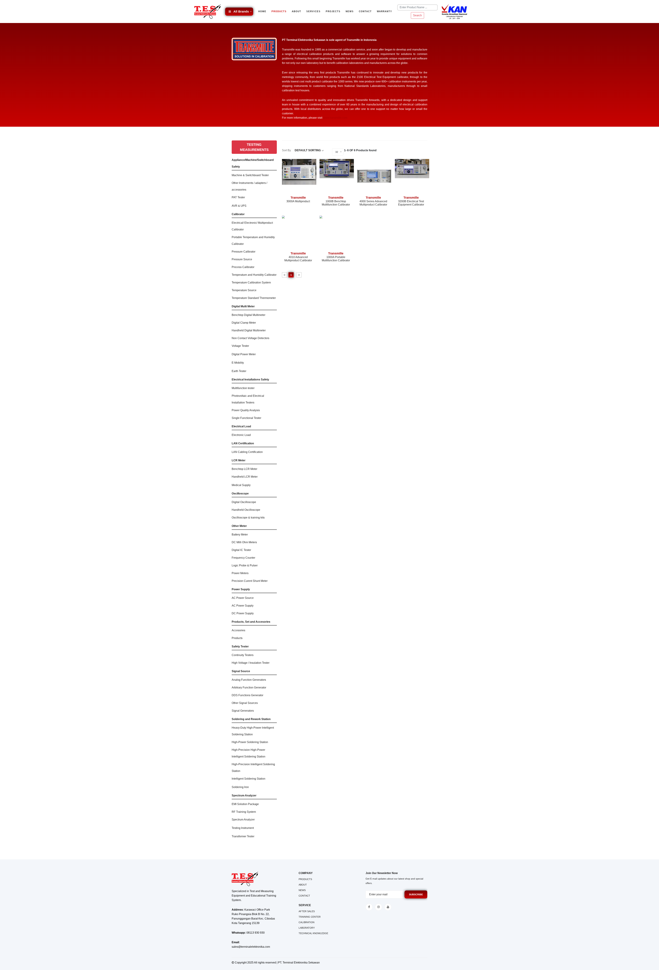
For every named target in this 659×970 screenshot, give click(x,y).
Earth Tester (239, 371)
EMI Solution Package (245, 804)
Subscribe (416, 894)
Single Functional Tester (246, 417)
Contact (365, 11)
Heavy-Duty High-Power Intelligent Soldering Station (253, 731)
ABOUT (303, 884)
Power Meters (240, 573)
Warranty (384, 11)
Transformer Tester (243, 836)
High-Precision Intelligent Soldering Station (253, 767)
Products (279, 11)
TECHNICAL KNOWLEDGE (313, 933)
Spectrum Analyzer (243, 819)
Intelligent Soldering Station (248, 778)
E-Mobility (238, 362)
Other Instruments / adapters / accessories (249, 186)
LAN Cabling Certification (247, 451)
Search (417, 15)
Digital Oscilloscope (244, 502)
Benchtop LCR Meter (244, 468)
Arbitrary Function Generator (249, 687)
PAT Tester (238, 197)
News (350, 11)
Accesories (238, 630)
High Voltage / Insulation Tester (250, 662)
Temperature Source (244, 290)
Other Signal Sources (245, 702)
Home (262, 11)
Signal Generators (243, 710)
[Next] (299, 274)
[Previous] (284, 274)
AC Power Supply (242, 605)
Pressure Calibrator (243, 251)
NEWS (302, 890)
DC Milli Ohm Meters (244, 542)
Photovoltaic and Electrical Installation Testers (248, 399)
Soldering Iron (240, 787)
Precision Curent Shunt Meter (250, 580)
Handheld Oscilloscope (246, 509)
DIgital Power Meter (244, 354)
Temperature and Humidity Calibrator (254, 274)
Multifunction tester (243, 388)
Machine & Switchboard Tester (250, 175)
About (296, 11)
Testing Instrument (243, 827)
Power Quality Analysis (246, 410)
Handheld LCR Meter (245, 476)
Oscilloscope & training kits (248, 517)
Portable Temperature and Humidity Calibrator (253, 240)
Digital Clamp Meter (244, 322)
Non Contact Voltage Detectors (250, 338)
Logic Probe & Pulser (245, 565)
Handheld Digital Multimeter (249, 330)
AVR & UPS (239, 205)
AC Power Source (243, 597)
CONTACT (304, 895)
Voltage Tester (240, 345)
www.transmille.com (335, 117)
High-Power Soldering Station (250, 742)
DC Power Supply (243, 613)
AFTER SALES (307, 911)
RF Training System (244, 811)
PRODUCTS (305, 879)
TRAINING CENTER (310, 916)
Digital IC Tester (241, 550)
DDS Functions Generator (247, 695)
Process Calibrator (243, 267)
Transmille (298, 197)
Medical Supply (241, 485)
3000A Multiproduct (298, 201)
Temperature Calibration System (251, 282)
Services (313, 11)
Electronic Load (241, 434)
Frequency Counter (243, 557)
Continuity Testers (242, 655)
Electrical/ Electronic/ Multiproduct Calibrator (252, 226)
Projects (333, 11)
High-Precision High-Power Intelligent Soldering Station (248, 753)
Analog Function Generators (249, 679)
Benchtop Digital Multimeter (248, 314)
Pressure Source (242, 259)
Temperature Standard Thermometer (254, 297)
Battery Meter (240, 534)
